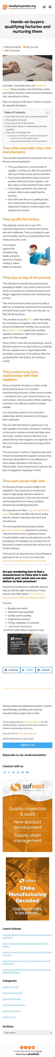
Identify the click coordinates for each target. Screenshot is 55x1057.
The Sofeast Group (27, 733)
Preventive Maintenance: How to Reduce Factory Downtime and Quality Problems (27, 971)
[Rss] (18, 772)
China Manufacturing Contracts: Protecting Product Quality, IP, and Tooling (27, 936)
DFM (30, 319)
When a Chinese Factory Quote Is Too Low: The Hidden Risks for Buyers (27, 953)
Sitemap (39, 1051)
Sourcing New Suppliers (12, 993)
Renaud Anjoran (32, 722)
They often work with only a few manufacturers (27, 116)
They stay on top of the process (20, 123)
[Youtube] (27, 772)
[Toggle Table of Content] (47, 112)
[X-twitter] (25, 1047)
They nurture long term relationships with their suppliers (26, 128)
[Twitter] (22, 772)
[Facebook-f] (9, 772)
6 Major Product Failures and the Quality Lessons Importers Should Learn (26, 962)
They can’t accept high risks (18, 132)
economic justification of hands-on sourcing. (24, 561)
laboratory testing (14, 330)
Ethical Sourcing (9, 1017)
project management (14, 530)
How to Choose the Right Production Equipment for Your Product (25, 945)
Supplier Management (12, 999)
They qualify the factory (16, 120)
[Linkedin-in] (13, 772)
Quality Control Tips (11, 987)
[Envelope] (4, 772)
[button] (44, 7)
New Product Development (14, 1005)
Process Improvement (12, 1011)
